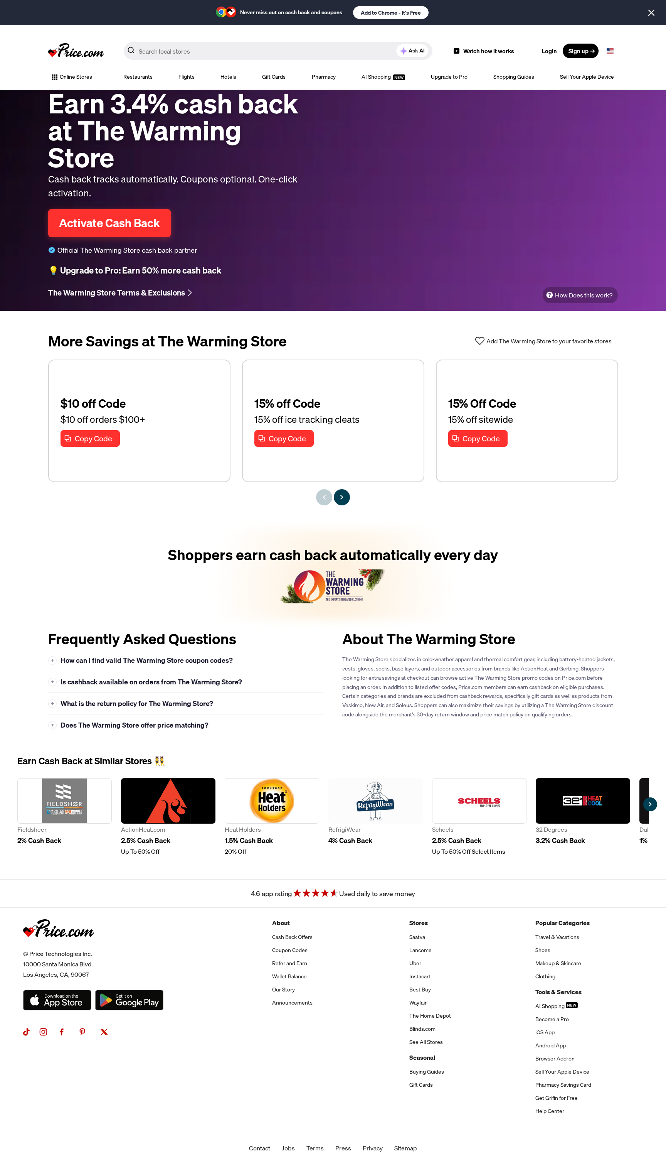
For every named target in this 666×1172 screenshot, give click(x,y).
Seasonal (422, 1057)
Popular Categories (562, 922)
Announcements (292, 1002)
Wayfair (418, 1002)
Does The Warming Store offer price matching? (130, 725)
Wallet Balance (289, 976)
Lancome (420, 950)
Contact (259, 1148)
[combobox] (278, 50)
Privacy (373, 1148)
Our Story (283, 989)
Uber (415, 963)
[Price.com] (58, 945)
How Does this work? (583, 295)
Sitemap (405, 1148)
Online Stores (76, 77)
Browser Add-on (555, 1058)
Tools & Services (558, 991)
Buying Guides (426, 1071)
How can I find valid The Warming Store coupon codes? (142, 660)
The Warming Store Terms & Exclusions (116, 293)
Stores (418, 922)
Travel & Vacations (557, 937)
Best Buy (420, 989)
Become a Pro (552, 1019)
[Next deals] (342, 497)
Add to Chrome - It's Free (391, 12)
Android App (550, 1045)
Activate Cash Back (109, 223)
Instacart (420, 976)
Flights (186, 77)
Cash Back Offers (292, 937)
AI (417, 50)
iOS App (545, 1032)
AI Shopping (377, 77)
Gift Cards (274, 77)
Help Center (549, 1111)
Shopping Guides (513, 77)
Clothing (545, 976)
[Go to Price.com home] (76, 51)
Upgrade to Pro (449, 77)
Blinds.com (422, 1029)
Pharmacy (324, 77)
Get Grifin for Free (556, 1098)
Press (343, 1148)
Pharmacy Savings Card (563, 1085)
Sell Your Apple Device (587, 77)
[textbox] (610, 51)
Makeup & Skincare (558, 963)
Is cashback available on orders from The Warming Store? (146, 682)
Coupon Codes (290, 950)
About (281, 922)
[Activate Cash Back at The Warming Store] (333, 574)
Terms (315, 1148)
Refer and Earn (289, 963)
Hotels (228, 77)
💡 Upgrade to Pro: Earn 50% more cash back (134, 270)
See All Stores (426, 1042)
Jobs (288, 1148)
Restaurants (138, 77)
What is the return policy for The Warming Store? (132, 703)
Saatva (417, 937)
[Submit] (131, 52)
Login (549, 51)
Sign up (578, 51)
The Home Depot (430, 1016)
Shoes (542, 950)
